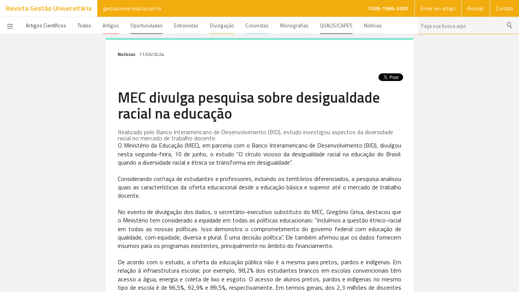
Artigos (111, 25)
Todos (84, 25)
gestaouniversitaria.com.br (132, 8)
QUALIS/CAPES (336, 25)
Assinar (475, 8)
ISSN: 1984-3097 (389, 8)
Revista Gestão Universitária (49, 8)
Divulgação (222, 25)
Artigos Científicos (46, 25)
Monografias (294, 25)
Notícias (373, 25)
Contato (504, 8)
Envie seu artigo (438, 8)
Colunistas (257, 25)
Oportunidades (146, 25)
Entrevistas (186, 25)
